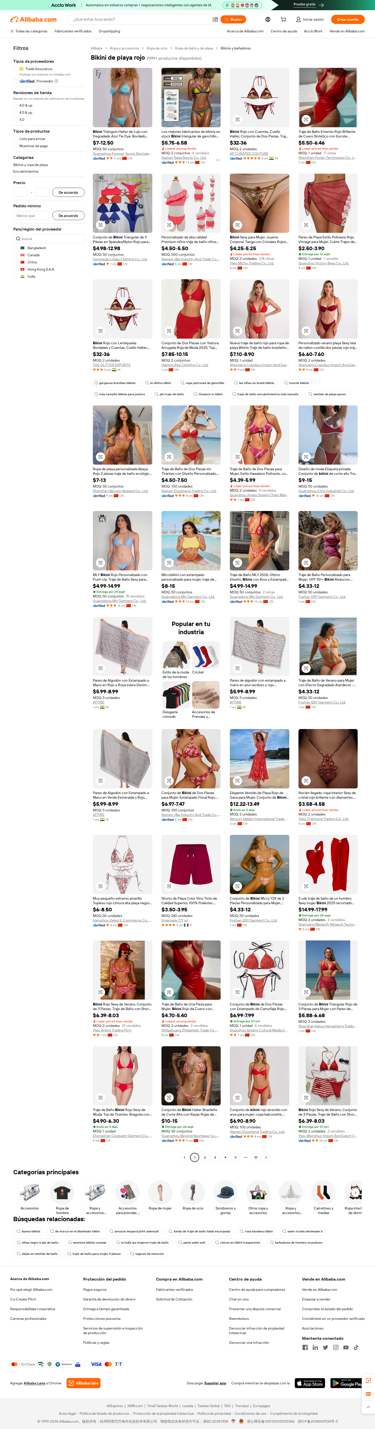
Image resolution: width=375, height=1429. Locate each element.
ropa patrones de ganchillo (205, 383)
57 (255, 1157)
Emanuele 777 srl (174, 920)
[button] (215, 19)
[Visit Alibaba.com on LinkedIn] (315, 1347)
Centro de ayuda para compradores (257, 1289)
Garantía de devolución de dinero (109, 1299)
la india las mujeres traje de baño (145, 1242)
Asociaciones (312, 1328)
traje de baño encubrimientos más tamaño (268, 394)
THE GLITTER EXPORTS (111, 365)
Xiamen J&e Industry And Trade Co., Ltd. (191, 259)
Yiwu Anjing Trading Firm (112, 1030)
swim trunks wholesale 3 (305, 1231)
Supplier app (215, 1383)
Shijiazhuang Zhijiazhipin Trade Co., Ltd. (191, 1030)
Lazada (187, 1406)
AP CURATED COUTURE (249, 153)
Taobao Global (208, 1406)
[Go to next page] (266, 1157)
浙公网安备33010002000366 (271, 1421)
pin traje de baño (172, 394)
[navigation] (49, 603)
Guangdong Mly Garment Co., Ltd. (119, 601)
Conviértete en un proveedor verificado (333, 1319)
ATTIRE (98, 702)
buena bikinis (31, 1231)
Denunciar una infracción (249, 1343)
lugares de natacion (149, 1254)
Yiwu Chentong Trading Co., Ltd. (323, 819)
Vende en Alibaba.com (319, 1289)
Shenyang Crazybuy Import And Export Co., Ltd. (259, 365)
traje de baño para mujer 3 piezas (96, 1254)
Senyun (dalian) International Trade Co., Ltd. (259, 819)
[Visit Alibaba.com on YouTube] (346, 1347)
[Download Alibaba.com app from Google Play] (347, 1383)
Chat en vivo (239, 1299)
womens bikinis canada (89, 1242)
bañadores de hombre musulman (298, 1242)
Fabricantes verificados (174, 1289)
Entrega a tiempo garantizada (106, 1309)
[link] (368, 1380)
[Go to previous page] (184, 1157)
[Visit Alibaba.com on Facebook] (305, 1347)
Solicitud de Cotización (174, 1299)
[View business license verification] (233, 1421)
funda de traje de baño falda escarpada (202, 1231)
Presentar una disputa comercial (255, 1309)
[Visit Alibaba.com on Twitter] (325, 1347)
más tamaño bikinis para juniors (122, 394)
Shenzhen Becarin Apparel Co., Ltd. (120, 491)
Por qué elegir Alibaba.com (31, 1289)
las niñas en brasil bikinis (256, 383)
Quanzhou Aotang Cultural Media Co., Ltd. (259, 1030)
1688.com (135, 1406)
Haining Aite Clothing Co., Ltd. (184, 365)
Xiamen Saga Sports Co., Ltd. (183, 158)
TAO (227, 1406)
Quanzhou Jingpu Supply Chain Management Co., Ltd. (259, 495)
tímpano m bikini (210, 394)
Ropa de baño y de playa (194, 48)
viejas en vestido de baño (40, 1254)
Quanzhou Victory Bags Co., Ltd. (323, 263)
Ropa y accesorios (124, 48)
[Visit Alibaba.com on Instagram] (336, 1347)
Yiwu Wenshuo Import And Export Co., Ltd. (328, 1136)
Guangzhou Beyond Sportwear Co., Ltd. (191, 1136)
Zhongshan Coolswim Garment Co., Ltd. (122, 1136)
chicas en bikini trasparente (240, 1242)
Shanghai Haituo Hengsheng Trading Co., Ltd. (328, 1026)
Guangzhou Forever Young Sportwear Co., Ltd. (122, 153)
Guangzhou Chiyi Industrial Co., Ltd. (326, 491)
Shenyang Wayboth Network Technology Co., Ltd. (328, 924)
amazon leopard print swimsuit (137, 1231)
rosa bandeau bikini (259, 1231)
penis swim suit (194, 1242)
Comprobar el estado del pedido (327, 1309)
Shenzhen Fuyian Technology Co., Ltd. (328, 158)
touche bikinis (299, 383)
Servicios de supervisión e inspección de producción (113, 1330)
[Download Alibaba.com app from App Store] (310, 1383)
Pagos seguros (95, 1289)
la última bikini (160, 383)
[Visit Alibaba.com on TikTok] (356, 1347)
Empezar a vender (316, 1299)
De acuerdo (68, 192)
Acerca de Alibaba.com (29, 1279)
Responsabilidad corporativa (32, 1309)
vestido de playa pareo (330, 394)
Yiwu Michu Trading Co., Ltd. (252, 263)
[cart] (284, 20)
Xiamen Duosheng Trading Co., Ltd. (189, 491)
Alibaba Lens (34, 1383)
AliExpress (115, 1406)
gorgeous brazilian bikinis (117, 383)
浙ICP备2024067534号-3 (318, 1421)
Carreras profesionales (28, 1319)
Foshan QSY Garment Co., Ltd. (322, 597)
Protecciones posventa (101, 1319)
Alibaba (96, 48)
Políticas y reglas (96, 1343)
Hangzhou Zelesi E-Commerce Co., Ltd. (122, 920)
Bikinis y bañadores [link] (236, 48)
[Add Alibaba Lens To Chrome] (84, 1383)
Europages (261, 1406)
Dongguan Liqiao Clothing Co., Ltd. (120, 259)
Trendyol (242, 1406)
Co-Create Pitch (23, 1299)
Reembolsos (239, 1319)
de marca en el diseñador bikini (77, 1231)
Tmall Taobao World (162, 1406)
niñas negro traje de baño (40, 1242)
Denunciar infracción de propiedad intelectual (256, 1330)
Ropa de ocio (157, 48)
